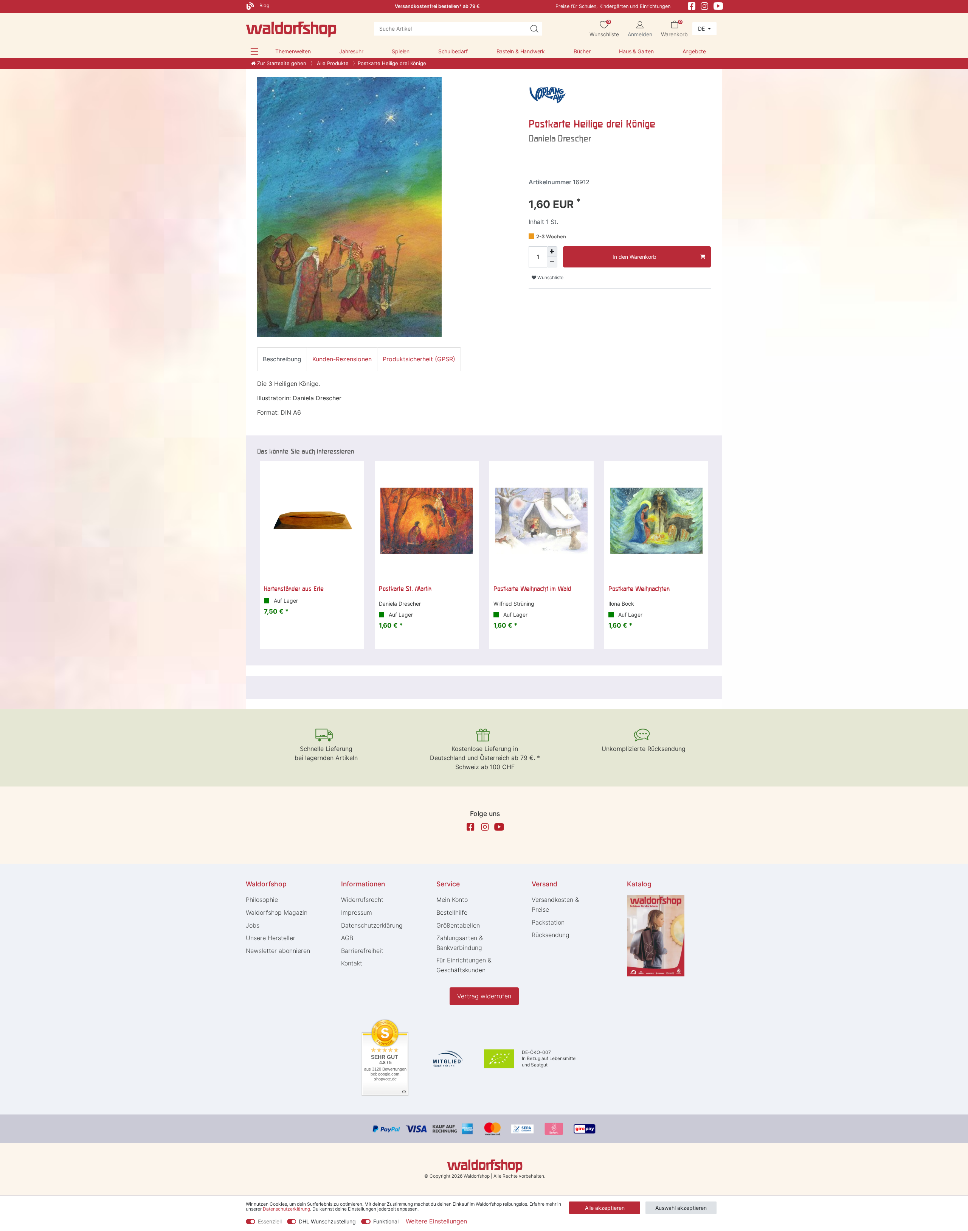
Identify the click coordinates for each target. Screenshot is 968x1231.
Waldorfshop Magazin (276, 912)
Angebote (694, 51)
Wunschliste (549, 277)
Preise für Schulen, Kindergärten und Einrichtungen (612, 6)
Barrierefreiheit (362, 950)
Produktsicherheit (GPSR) (419, 359)
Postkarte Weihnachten (639, 588)
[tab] (282, 359)
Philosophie (262, 899)
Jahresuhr (351, 51)
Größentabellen (458, 925)
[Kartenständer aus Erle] (311, 520)
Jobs (252, 925)
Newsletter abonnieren (278, 950)
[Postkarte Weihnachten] (656, 520)
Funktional (386, 1221)
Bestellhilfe (451, 912)
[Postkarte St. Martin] (426, 520)
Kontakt (351, 963)
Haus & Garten (636, 51)
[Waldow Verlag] (547, 95)
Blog (264, 5)
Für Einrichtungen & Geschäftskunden (464, 965)
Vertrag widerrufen (484, 996)
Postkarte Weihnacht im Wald (532, 588)
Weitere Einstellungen (436, 1221)
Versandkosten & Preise (555, 904)
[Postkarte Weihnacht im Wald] (541, 520)
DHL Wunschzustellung (327, 1221)
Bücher (582, 51)
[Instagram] (704, 5)
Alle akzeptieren (605, 1208)
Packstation (548, 922)
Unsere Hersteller (270, 938)
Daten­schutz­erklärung (372, 925)
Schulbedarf (453, 51)
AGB (347, 938)
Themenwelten (293, 51)
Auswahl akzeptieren (681, 1208)
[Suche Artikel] (534, 29)
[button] (254, 51)
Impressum (356, 912)
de (702, 28)
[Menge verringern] (552, 262)
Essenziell (270, 1221)
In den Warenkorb (634, 256)
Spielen (401, 51)
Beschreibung (282, 359)
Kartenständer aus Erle (294, 588)
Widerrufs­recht (362, 899)
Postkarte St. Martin (405, 588)
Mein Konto (452, 899)
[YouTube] (718, 5)
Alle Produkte (332, 63)
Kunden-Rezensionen (342, 359)
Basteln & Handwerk (520, 51)
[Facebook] (691, 5)
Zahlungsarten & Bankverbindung (459, 942)
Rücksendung (550, 935)
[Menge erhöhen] (552, 251)
